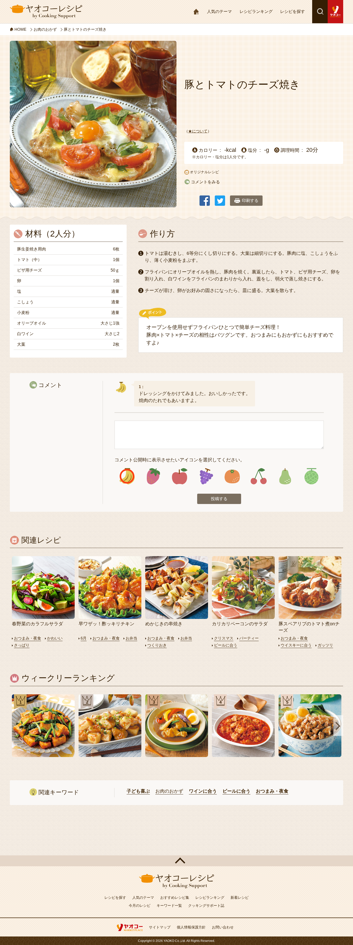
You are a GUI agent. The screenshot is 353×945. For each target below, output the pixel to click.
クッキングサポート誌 (206, 905)
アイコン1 (127, 476)
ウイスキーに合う (296, 645)
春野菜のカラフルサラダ (37, 623)
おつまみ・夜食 (27, 638)
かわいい (55, 638)
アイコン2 (153, 476)
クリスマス (223, 638)
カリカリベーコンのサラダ (240, 623)
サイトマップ (160, 927)
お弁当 (131, 638)
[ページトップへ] (176, 860)
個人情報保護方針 (191, 927)
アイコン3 (179, 476)
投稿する (219, 499)
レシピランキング (256, 11)
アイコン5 (232, 476)
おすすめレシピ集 (174, 897)
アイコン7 (284, 476)
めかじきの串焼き (163, 623)
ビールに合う (225, 645)
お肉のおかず (169, 791)
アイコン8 (311, 476)
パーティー (249, 638)
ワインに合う (203, 791)
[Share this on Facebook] (204, 198)
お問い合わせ (223, 927)
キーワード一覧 (169, 905)
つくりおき (157, 645)
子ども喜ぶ (138, 791)
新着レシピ (240, 897)
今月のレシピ (139, 905)
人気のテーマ (219, 11)
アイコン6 (258, 476)
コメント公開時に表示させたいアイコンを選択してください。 (179, 459)
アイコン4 (205, 476)
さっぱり (21, 645)
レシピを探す (292, 11)
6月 (84, 638)
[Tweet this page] (220, 198)
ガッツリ (325, 645)
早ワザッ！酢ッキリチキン (106, 623)
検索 (320, 11)
